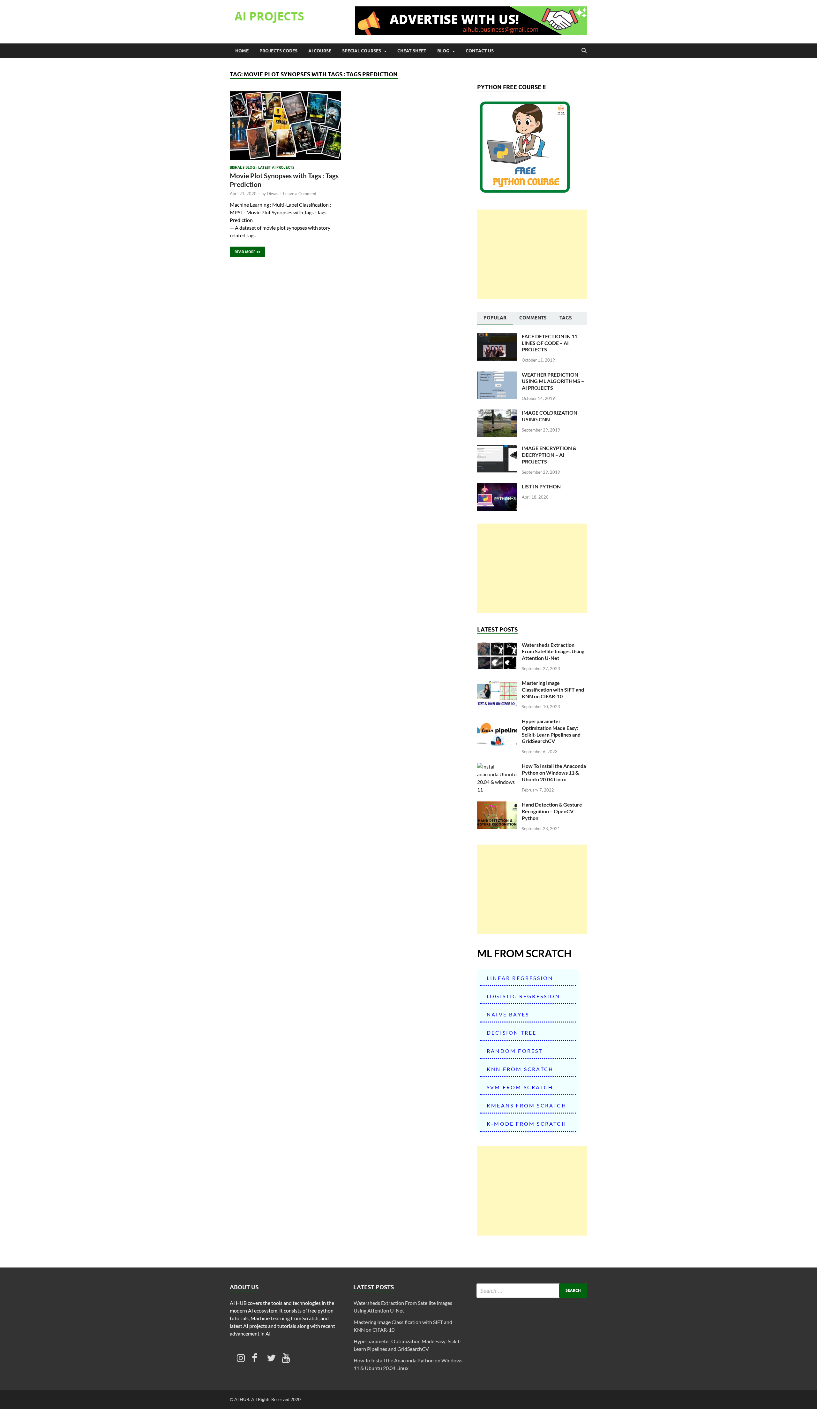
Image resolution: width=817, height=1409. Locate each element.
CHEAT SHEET (411, 50)
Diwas (272, 193)
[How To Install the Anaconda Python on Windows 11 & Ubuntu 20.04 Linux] (497, 766)
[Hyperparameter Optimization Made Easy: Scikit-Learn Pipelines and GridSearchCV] (497, 722)
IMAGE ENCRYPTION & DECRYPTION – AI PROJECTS (549, 454)
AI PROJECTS (269, 16)
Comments (533, 318)
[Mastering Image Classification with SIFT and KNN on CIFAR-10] (497, 683)
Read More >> (245, 250)
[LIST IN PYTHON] (497, 487)
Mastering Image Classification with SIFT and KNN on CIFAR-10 (553, 689)
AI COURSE (319, 50)
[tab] (495, 318)
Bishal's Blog (242, 167)
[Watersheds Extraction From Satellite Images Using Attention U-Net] (497, 645)
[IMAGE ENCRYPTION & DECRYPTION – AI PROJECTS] (497, 449)
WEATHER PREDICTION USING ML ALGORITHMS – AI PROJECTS (553, 381)
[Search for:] (531, 1290)
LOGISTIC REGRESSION (523, 996)
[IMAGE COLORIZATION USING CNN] (497, 413)
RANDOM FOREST (515, 1051)
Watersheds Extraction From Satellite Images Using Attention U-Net (553, 651)
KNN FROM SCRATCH (520, 1069)
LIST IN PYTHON (541, 486)
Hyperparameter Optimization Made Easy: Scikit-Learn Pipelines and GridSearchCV (551, 731)
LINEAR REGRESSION (520, 978)
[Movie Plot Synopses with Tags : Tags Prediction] (285, 125)
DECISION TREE (512, 1033)
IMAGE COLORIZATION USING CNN (549, 416)
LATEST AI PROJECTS (276, 167)
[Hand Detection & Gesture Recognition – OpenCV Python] (497, 805)
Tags (565, 318)
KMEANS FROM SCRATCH (526, 1105)
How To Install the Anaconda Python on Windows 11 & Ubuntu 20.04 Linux (554, 772)
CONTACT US (480, 50)
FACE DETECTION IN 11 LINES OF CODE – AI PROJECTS (549, 343)
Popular (494, 318)
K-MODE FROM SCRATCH (526, 1124)
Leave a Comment (300, 193)
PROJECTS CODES (278, 50)
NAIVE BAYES (508, 1014)
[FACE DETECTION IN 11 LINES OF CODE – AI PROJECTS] (497, 337)
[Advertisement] (532, 254)
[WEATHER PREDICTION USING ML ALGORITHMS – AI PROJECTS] (497, 375)
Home (242, 50)
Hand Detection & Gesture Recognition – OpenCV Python (552, 811)
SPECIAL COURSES (361, 50)
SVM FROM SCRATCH (520, 1087)
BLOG (443, 50)
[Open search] (584, 50)
